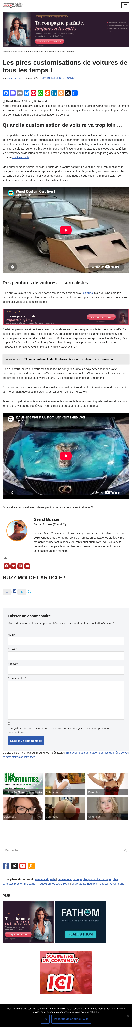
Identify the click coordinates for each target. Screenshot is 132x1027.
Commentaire (17, 678)
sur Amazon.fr (20, 157)
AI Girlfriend (117, 883)
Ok (45, 1019)
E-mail (12, 649)
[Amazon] (31, 866)
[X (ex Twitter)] (14, 866)
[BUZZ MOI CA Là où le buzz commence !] (13, 5)
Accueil (6, 51)
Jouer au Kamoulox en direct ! (90, 883)
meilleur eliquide (45, 879)
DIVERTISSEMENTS (53, 78)
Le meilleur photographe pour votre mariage (84, 879)
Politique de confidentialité (71, 1019)
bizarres (88, 293)
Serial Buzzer (14, 78)
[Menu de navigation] (125, 5)
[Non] (127, 1015)
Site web (13, 663)
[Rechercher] (125, 850)
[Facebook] (6, 866)
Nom (11, 634)
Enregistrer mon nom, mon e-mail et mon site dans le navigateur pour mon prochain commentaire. (58, 730)
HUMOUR (70, 78)
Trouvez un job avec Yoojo (53, 883)
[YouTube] (22, 866)
